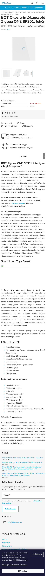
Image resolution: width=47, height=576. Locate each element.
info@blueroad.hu (15, 522)
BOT (8, 29)
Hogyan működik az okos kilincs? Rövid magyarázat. (22, 462)
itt (2, 562)
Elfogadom (22, 571)
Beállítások (37, 554)
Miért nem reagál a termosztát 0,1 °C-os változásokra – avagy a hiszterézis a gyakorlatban (23, 474)
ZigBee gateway (18, 203)
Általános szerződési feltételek (14, 549)
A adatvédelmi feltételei (14, 565)
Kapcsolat (6, 542)
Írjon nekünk (7, 546)
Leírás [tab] (23, 156)
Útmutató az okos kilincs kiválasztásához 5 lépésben (22, 458)
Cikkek (4, 539)
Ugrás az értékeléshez (35, 26)
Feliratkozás (10, 509)
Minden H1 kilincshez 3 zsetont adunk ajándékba (23, 8)
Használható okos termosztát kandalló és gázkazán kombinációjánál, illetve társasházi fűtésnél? (22, 468)
